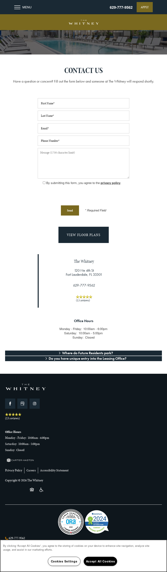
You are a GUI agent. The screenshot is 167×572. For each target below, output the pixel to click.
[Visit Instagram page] (35, 404)
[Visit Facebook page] (10, 404)
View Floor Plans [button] (83, 234)
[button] (145, 7)
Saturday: (70, 333)
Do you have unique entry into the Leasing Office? (87, 358)
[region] (83, 556)
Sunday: (78, 337)
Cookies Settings (64, 561)
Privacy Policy (13, 470)
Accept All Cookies (100, 561)
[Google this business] (22, 404)
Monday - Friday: (70, 329)
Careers (31, 470)
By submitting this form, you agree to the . (83, 183)
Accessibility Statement (54, 470)
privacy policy (110, 183)
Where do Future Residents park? (87, 353)
